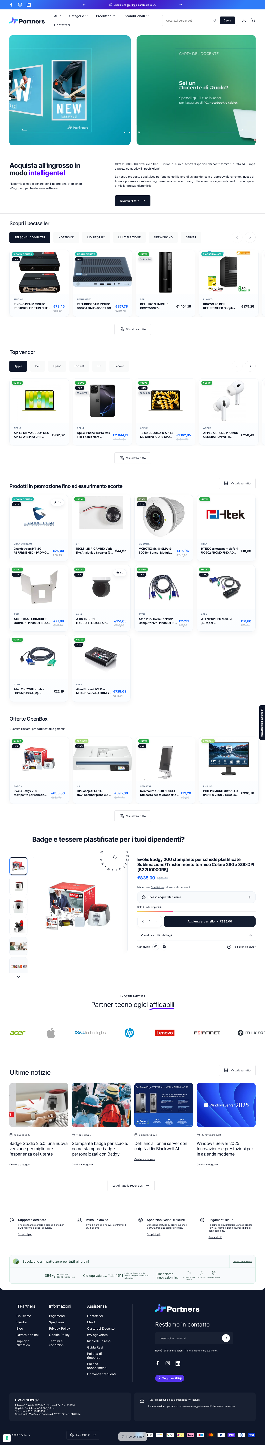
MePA (91, 1322)
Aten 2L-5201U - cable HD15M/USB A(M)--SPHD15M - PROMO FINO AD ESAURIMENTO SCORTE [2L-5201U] (33, 691)
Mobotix (144, 544)
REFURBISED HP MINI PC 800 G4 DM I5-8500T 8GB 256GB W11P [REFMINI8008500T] (95, 306)
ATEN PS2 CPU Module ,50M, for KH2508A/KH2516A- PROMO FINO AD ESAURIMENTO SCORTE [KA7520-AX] (217, 621)
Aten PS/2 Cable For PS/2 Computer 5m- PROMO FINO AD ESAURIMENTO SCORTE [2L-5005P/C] (158, 621)
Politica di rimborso (94, 1356)
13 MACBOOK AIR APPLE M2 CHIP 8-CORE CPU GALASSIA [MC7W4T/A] (157, 435)
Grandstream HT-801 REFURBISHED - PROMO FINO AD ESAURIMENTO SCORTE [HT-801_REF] (30, 551)
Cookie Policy (59, 1335)
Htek (204, 544)
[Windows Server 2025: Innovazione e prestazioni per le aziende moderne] (226, 1105)
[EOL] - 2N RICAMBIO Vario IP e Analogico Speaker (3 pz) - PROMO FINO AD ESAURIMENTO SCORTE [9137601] (94, 551)
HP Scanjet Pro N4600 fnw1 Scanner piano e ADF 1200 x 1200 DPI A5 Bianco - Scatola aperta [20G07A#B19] (94, 793)
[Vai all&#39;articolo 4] (18, 926)
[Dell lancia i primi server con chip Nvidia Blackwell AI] (163, 1105)
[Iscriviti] (226, 1338)
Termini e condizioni (56, 1343)
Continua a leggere (19, 1164)
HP (78, 786)
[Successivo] (180, 4)
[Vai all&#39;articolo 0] (18, 866)
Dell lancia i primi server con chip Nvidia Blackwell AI (160, 1146)
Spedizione (157, 887)
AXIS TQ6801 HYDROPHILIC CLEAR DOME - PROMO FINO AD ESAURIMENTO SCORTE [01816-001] (92, 621)
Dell (143, 299)
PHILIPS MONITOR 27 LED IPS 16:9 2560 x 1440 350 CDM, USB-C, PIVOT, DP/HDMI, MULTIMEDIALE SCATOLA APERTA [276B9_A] (220, 793)
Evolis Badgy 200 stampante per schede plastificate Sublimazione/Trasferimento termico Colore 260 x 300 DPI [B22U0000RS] (32, 793)
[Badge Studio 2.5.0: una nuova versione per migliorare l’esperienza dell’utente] (38, 1105)
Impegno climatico (23, 1343)
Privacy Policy (59, 1328)
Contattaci (95, 1316)
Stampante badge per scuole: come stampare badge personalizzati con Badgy (100, 1149)
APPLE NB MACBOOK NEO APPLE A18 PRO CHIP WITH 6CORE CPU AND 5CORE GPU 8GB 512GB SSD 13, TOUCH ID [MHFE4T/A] (31, 435)
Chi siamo (23, 1316)
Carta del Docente (101, 1328)
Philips (208, 786)
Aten (142, 614)
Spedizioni (57, 1322)
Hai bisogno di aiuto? (244, 946)
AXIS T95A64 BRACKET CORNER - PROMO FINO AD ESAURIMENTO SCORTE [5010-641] (32, 621)
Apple (17, 428)
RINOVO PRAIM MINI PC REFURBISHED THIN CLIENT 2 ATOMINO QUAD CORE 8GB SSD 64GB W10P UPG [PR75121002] (33, 306)
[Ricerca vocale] (215, 20)
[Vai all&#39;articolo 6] (18, 966)
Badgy (18, 786)
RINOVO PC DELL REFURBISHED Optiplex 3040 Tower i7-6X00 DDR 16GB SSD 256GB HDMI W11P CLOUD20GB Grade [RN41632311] (221, 306)
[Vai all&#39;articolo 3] (18, 906)
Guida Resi (95, 1347)
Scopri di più (25, 1234)
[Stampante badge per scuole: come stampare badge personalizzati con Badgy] (101, 1105)
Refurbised (84, 299)
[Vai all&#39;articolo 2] (18, 886)
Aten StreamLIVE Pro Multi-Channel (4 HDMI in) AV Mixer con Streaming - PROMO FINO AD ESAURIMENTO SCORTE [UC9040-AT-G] (94, 691)
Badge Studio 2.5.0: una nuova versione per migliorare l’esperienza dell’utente (38, 1149)
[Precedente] (84, 4)
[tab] (29, 237)
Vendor (21, 1322)
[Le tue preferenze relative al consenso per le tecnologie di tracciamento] (7, 1438)
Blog (19, 1328)
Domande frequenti (101, 1374)
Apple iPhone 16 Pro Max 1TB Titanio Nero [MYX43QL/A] (93, 435)
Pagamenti (57, 1316)
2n (77, 544)
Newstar (146, 786)
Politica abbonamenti (97, 1366)
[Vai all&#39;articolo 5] (18, 946)
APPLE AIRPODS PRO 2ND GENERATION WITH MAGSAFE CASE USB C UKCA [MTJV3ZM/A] (220, 435)
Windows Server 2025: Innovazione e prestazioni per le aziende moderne (225, 1149)
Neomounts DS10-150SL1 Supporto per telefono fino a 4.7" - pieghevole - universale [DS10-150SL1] (159, 793)
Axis (17, 614)
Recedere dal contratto (262, 722)
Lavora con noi (27, 1335)
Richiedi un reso (99, 1341)
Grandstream (23, 544)
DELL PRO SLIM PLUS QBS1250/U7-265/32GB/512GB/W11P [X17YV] (156, 306)
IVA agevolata (97, 1335)
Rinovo (18, 299)
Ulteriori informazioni (242, 1261)
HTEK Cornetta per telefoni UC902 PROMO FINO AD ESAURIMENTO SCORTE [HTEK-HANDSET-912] (219, 551)
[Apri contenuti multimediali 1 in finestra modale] (79, 905)
